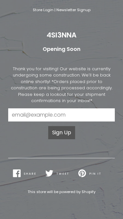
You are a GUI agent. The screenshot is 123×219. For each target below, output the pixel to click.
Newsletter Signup (73, 9)
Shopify (88, 191)
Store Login (43, 9)
